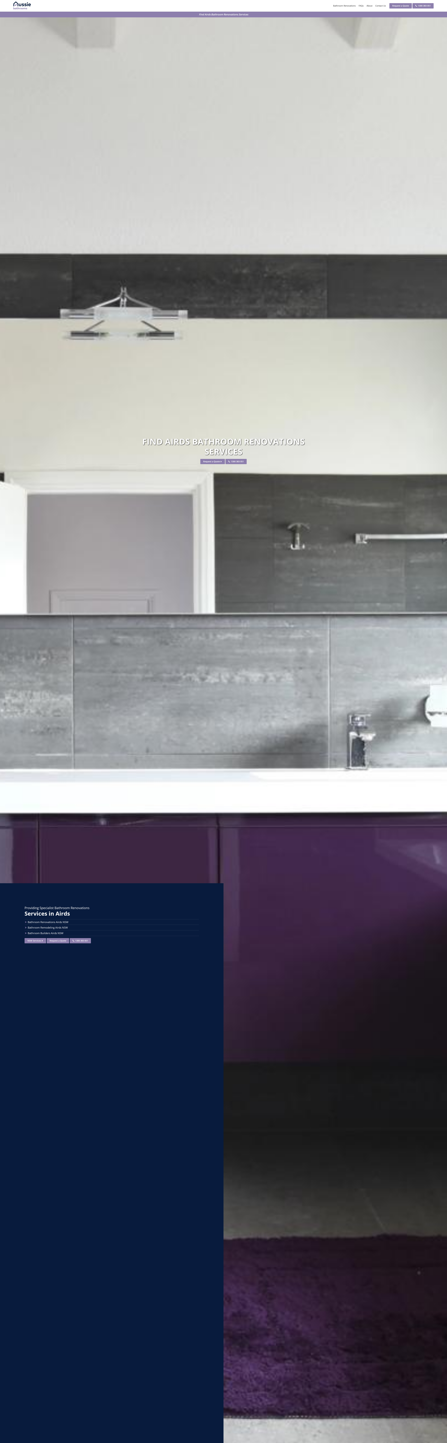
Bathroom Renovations (344, 5)
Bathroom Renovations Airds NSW (48, 922)
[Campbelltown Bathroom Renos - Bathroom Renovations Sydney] (22, 8)
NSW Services (34, 940)
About (369, 5)
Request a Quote (400, 5)
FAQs (361, 5)
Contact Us (380, 5)
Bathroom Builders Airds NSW (45, 933)
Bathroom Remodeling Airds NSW (48, 927)
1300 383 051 (424, 5)
